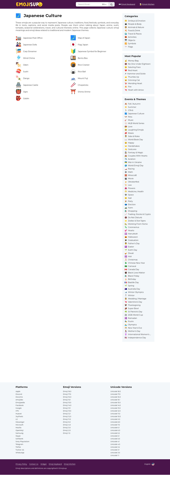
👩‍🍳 (147, 4)
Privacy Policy (21, 464)
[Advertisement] (85, 366)
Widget (43, 464)
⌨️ (127, 4)
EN (103, 4)
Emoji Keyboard (55, 464)
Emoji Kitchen (69, 464)
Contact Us (33, 464)
